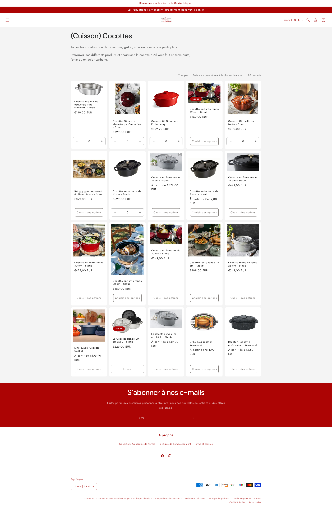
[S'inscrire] (193, 418)
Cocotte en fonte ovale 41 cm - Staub (127, 193)
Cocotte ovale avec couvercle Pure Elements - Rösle (86, 104)
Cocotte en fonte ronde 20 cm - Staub (166, 252)
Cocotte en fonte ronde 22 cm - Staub (204, 111)
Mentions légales (237, 501)
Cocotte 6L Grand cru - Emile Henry (166, 123)
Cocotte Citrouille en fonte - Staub (241, 123)
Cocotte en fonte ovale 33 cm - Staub (204, 193)
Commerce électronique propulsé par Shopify (129, 498)
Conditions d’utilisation (194, 498)
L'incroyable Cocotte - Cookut (88, 350)
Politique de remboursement (167, 498)
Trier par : (183, 75)
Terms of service (203, 444)
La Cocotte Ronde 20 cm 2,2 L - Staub (126, 340)
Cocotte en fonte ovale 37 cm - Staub (242, 179)
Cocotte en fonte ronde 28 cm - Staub (127, 282)
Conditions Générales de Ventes (137, 444)
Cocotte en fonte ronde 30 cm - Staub (89, 264)
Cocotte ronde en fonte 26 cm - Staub (242, 264)
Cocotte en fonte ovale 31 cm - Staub (165, 179)
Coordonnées (255, 501)
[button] (7, 20)
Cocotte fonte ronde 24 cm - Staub (204, 264)
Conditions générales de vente (247, 498)
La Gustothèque (99, 498)
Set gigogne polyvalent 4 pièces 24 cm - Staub (88, 193)
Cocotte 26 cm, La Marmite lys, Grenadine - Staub (127, 124)
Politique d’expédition (219, 498)
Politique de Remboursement (175, 444)
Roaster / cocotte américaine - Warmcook (242, 344)
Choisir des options (204, 141)
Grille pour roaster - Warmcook (202, 344)
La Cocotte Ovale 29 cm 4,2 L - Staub (164, 335)
